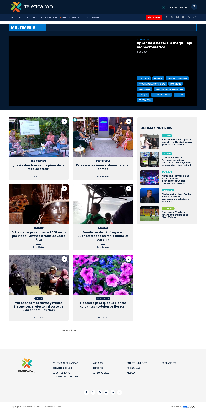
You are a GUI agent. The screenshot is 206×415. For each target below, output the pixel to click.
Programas (93, 17)
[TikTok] (194, 18)
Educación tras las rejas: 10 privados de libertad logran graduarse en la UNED (167, 141)
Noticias (16, 17)
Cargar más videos (71, 330)
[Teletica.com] (32, 7)
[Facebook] (166, 17)
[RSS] (189, 17)
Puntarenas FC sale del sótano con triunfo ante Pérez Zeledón (167, 213)
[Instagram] (177, 17)
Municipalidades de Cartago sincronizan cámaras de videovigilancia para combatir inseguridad (167, 159)
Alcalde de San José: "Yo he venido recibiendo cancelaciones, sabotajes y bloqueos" (167, 195)
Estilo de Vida (49, 17)
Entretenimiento (72, 17)
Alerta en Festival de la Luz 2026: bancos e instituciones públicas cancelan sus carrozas (167, 177)
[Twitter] (172, 17)
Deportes (31, 17)
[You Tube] (183, 17)
